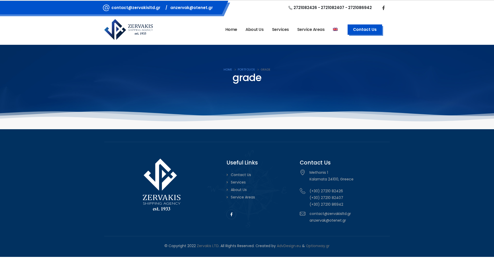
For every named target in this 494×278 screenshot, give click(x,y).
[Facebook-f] (231, 214)
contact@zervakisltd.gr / (139, 7)
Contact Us (241, 174)
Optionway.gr (318, 245)
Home (231, 29)
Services (280, 29)
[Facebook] (383, 8)
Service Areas (243, 197)
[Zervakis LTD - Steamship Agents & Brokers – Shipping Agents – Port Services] (128, 29)
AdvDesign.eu (289, 245)
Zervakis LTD (208, 245)
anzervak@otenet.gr (191, 7)
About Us (254, 29)
